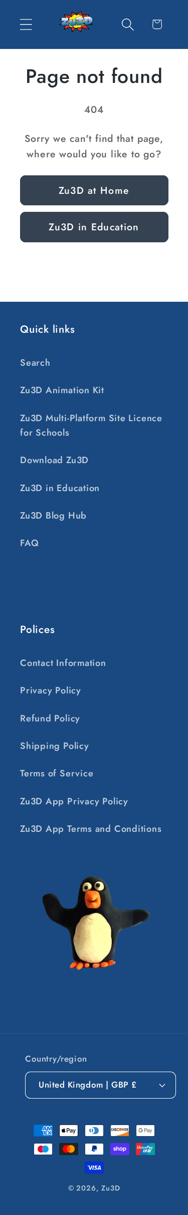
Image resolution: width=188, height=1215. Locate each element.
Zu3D (110, 1188)
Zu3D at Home (94, 190)
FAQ (29, 543)
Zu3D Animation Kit (62, 390)
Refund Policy (50, 718)
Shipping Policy (54, 745)
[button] (26, 24)
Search (35, 362)
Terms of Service (56, 773)
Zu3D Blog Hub (53, 515)
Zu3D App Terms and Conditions (91, 828)
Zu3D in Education (94, 227)
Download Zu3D (54, 460)
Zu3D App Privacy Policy (74, 801)
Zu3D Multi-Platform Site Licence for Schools (91, 425)
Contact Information (63, 662)
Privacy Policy (50, 690)
